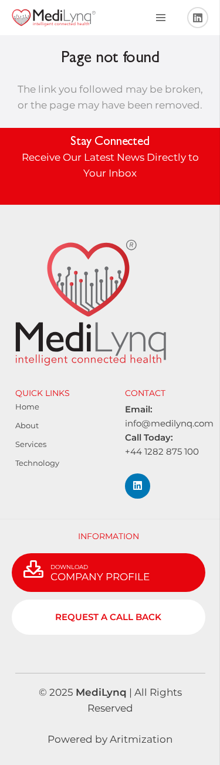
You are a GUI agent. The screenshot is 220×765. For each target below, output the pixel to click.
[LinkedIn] (197, 17)
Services (30, 444)
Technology (37, 463)
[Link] (54, 17)
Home (27, 406)
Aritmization (139, 739)
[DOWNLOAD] (36, 570)
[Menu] (160, 17)
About (27, 425)
